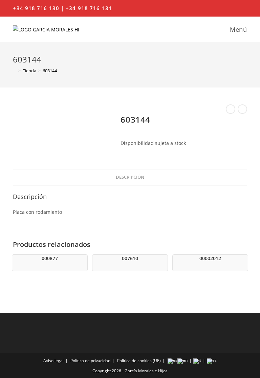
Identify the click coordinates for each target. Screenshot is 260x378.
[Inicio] (14, 71)
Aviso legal (53, 360)
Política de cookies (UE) (139, 360)
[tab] (130, 177)
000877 (50, 258)
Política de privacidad (90, 360)
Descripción (130, 177)
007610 (130, 258)
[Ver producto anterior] (230, 109)
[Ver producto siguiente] (242, 109)
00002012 (210, 258)
